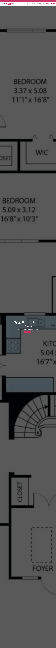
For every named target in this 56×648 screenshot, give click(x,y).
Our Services (33, 3)
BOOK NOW (52, 3)
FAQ (44, 3)
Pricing (47, 3)
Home (24, 3)
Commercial (39, 3)
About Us (27, 3)
